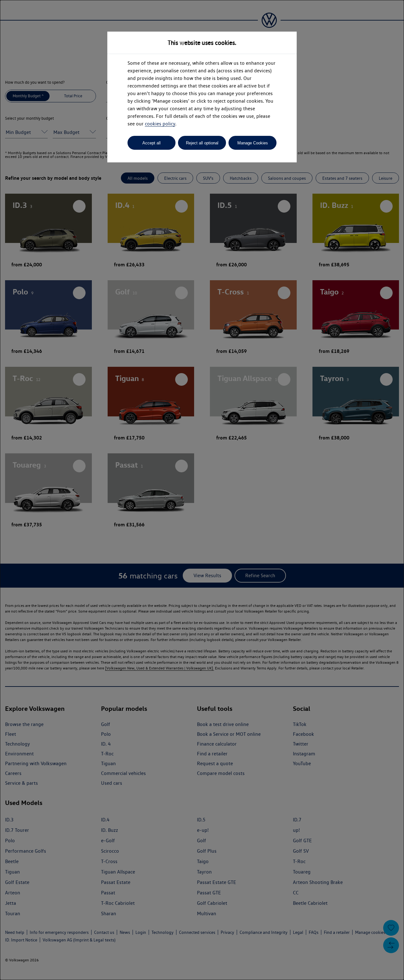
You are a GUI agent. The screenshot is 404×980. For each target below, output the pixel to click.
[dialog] (202, 490)
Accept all (151, 143)
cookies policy (160, 124)
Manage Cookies (252, 143)
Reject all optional (202, 143)
